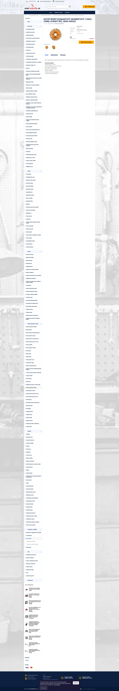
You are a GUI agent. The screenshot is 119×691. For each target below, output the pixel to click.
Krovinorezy (28, 449)
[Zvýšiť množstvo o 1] (76, 42)
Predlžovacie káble (30, 569)
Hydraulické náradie (30, 195)
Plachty (27, 470)
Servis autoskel (29, 126)
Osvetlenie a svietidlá (32, 529)
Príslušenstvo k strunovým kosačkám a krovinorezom (33, 477)
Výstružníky (28, 408)
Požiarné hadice (29, 473)
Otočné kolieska (29, 467)
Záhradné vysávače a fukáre (31, 515)
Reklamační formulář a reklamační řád (50, 679)
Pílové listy (28, 381)
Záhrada (29, 431)
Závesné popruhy (29, 163)
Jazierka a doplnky (29, 443)
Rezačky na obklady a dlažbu (31, 300)
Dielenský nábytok (29, 186)
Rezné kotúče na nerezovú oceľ (32, 393)
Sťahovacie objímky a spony (31, 141)
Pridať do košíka (87, 42)
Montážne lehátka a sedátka (31, 90)
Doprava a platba (46, 678)
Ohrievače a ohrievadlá (30, 210)
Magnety (28, 204)
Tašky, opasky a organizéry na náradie (33, 234)
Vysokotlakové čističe (30, 501)
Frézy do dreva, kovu (30, 359)
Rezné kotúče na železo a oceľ (32, 396)
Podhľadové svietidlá (31, 541)
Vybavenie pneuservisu (30, 53)
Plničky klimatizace (30, 35)
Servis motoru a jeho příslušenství (33, 38)
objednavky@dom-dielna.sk (32, 675)
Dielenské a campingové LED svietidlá (33, 532)
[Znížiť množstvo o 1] (71, 42)
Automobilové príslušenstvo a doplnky (33, 62)
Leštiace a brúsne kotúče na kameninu (33, 372)
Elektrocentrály (29, 260)
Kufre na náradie (29, 198)
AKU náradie (28, 174)
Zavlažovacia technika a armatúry (32, 521)
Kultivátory (28, 452)
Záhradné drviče (29, 506)
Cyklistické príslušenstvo (31, 554)
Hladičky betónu (29, 266)
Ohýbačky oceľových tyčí (31, 278)
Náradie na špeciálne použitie (32, 99)
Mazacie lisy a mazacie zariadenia (32, 84)
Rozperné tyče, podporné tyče (32, 303)
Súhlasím (76, 682)
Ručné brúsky (28, 399)
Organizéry (28, 219)
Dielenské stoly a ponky (30, 180)
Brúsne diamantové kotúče (31, 326)
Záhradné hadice (29, 509)
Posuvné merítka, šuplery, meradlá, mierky (33, 223)
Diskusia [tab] (63, 55)
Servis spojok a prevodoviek (31, 135)
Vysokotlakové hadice (30, 240)
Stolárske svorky (29, 309)
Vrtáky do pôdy (29, 417)
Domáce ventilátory (30, 557)
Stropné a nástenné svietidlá (32, 544)
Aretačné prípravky (30, 56)
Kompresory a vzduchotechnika (32, 269)
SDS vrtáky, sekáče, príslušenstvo (32, 402)
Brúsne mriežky (29, 344)
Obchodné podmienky (47, 676)
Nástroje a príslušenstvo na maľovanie (33, 275)
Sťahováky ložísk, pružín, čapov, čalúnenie (32, 145)
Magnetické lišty (29, 201)
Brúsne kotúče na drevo (30, 335)
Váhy (27, 572)
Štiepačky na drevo (30, 495)
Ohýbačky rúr (28, 213)
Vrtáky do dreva (29, 414)
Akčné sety (28, 50)
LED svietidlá (28, 538)
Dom (29, 551)
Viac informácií (57, 684)
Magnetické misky (29, 81)
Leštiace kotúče (29, 375)
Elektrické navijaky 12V (30, 65)
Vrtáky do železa (29, 420)
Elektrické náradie (29, 189)
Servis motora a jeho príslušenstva (33, 129)
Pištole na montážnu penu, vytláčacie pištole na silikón (33, 282)
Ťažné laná (28, 151)
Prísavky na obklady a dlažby (31, 294)
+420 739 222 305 (30, 677)
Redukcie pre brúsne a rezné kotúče (33, 384)
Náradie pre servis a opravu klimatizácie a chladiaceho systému (34, 107)
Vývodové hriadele (29, 503)
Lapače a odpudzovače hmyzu (32, 560)
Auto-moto (30, 26)
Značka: (79, 26)
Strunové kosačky (29, 489)
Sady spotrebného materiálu (31, 123)
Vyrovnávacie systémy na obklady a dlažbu (33, 319)
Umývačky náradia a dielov (31, 154)
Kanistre (27, 68)
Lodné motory (29, 455)
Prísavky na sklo (29, 297)
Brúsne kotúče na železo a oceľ (32, 341)
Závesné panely (29, 243)
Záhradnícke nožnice (30, 518)
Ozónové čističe (29, 566)
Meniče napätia (29, 87)
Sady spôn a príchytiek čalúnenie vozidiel (32, 120)
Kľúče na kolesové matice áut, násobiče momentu (34, 79)
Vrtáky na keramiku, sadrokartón (32, 423)
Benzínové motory (29, 254)
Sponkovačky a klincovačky (31, 306)
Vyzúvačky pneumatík (30, 44)
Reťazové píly (28, 480)
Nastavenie (43, 688)
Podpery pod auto (29, 113)
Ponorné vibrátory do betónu (31, 291)
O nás (44, 674)
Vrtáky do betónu (29, 411)
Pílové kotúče (29, 378)
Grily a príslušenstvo (30, 440)
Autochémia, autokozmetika (31, 59)
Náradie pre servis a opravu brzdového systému (33, 103)
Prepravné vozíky (29, 228)
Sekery (27, 483)
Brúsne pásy (28, 350)
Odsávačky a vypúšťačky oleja (32, 110)
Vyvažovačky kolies (30, 47)
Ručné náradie (29, 231)
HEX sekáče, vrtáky (30, 362)
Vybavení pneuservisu (30, 32)
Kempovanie (30, 580)
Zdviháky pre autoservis (31, 41)
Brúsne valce (28, 353)
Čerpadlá (28, 434)
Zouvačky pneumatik (30, 29)
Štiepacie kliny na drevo (31, 492)
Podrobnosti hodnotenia (59, 23)
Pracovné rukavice (29, 225)
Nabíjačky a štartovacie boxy (31, 96)
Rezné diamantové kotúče (31, 387)
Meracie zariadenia (30, 272)
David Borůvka (92, 689)
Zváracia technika (29, 247)
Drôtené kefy (28, 356)
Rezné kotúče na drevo (30, 390)
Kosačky (27, 446)
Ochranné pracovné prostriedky (32, 207)
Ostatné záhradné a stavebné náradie (33, 464)
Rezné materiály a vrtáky (33, 323)
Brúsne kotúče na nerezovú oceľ (32, 338)
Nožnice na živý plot (30, 461)
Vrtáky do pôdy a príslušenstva (32, 315)
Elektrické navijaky (30, 257)
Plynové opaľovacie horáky (31, 288)
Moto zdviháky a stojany (31, 93)
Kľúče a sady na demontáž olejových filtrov (33, 75)
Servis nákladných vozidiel (31, 132)
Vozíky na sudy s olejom (31, 160)
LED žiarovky (28, 547)
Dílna (29, 21)
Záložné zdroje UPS (30, 575)
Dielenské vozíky (29, 183)
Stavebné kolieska (29, 486)
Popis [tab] (46, 55)
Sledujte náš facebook (31, 678)
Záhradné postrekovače (30, 512)
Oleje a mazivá (29, 216)
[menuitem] (50, 12)
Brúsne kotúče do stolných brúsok (33, 332)
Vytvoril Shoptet (85, 689)
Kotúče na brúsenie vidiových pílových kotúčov (33, 369)
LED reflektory (29, 535)
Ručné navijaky (29, 116)
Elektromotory (29, 263)
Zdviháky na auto (29, 166)
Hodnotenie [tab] (54, 55)
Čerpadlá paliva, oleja (30, 177)
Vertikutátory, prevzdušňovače (32, 498)
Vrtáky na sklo (29, 426)
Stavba (29, 251)
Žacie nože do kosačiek (30, 524)
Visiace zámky (29, 237)
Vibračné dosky (29, 312)
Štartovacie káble (29, 148)
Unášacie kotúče (29, 405)
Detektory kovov (29, 437)
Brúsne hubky (29, 329)
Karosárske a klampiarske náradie (32, 71)
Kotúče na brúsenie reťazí (31, 365)
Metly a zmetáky (29, 458)
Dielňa (29, 171)
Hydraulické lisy (29, 192)
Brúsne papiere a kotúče (31, 347)
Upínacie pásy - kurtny (30, 157)
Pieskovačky (28, 285)
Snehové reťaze (29, 138)
